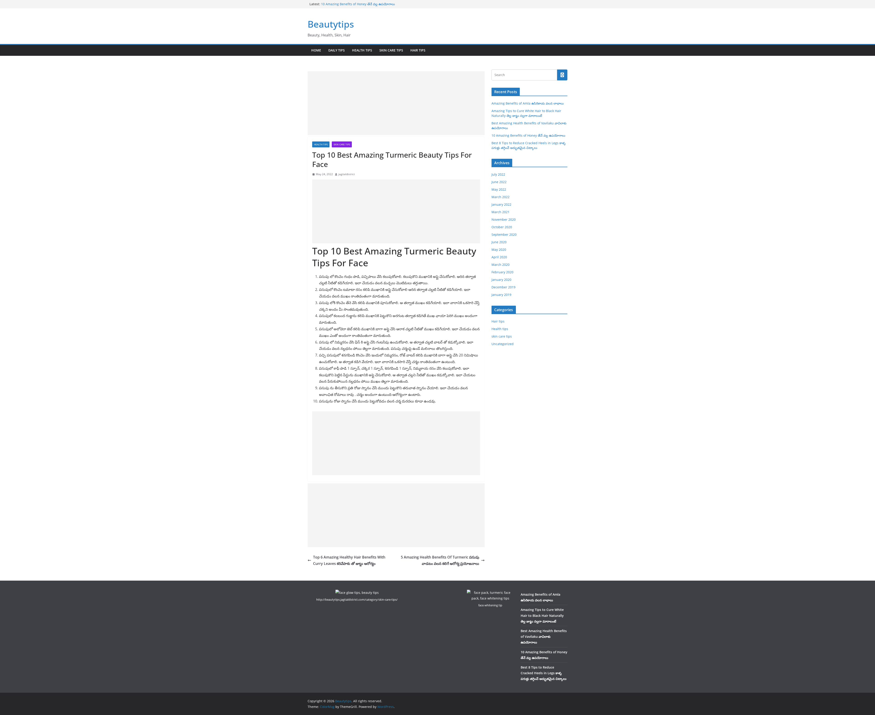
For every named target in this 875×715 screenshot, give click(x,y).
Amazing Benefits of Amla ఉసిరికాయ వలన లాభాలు (528, 103)
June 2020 (499, 242)
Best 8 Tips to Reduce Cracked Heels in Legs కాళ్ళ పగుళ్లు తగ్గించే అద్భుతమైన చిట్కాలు (543, 673)
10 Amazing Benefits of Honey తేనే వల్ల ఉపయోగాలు (358, 4)
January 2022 (501, 204)
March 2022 (501, 197)
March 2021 (501, 212)
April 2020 (499, 257)
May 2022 (499, 189)
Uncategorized (503, 344)
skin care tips (391, 50)
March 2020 (501, 264)
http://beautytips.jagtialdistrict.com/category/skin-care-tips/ (357, 599)
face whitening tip (490, 605)
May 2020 (499, 249)
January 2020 (501, 279)
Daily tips (336, 50)
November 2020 (504, 219)
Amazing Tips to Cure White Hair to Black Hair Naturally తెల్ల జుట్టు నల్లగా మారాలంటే (542, 615)
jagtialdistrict (346, 174)
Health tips (362, 50)
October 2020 (502, 227)
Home (316, 50)
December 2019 (503, 287)
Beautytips (331, 24)
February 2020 (502, 272)
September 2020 (504, 234)
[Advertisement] (396, 103)
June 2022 (499, 182)
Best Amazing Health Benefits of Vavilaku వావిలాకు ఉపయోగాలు (544, 636)
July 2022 (498, 174)
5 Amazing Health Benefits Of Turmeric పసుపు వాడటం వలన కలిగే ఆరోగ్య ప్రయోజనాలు (440, 560)
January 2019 (501, 294)
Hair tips (417, 50)
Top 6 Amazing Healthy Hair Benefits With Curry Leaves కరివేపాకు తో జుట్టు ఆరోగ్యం (349, 560)
